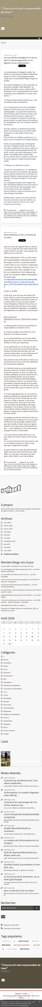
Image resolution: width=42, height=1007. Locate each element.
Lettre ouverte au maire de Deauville (14, 580)
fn (14, 941)
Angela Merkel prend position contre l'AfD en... (17, 595)
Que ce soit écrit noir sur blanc (19, 890)
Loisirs (5, 695)
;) (3, 656)
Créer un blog (18, 993)
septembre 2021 (10, 541)
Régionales (7, 711)
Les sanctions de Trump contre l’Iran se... (15, 574)
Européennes (8, 676)
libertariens (24, 949)
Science (6, 718)
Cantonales (7, 663)
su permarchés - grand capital (11, 590)
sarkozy (19, 214)
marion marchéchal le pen (16, 212)
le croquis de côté (27, 566)
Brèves (6, 660)
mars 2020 (7, 551)
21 (32, 636)
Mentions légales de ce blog (23, 999)
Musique (6, 702)
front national (12, 949)
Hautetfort (25, 993)
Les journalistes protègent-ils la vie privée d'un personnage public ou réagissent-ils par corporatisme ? (20, 60)
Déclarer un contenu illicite (9, 999)
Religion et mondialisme (11, 714)
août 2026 (7, 523)
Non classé (30, 210)
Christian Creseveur (8, 610)
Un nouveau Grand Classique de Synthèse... (16, 585)
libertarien (35, 941)
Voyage (6, 734)
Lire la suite (19, 511)
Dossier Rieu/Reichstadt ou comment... (17, 830)
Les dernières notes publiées (24, 995)
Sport (5, 727)
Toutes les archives (11, 554)
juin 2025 (7, 535)
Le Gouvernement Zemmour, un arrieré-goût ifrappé (22, 878)
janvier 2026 (8, 529)
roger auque (26, 214)
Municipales (7, 698)
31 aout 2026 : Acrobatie (9, 566)
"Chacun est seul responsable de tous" (21, 10)
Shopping (6, 724)
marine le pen (23, 941)
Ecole (5, 669)
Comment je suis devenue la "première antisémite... (21, 782)
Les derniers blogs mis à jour (9, 995)
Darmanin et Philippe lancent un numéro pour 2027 (18, 608)
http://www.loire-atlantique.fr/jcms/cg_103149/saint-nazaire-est (21, 319)
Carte (4, 741)
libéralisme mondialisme (11, 685)
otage (33, 214)
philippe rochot (12, 216)
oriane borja (6, 941)
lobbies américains (23, 216)
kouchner (13, 214)
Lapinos (22, 605)
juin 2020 (7, 544)
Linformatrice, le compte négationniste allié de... (21, 794)
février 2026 (8, 526)
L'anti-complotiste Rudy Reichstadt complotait (21, 816)
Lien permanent (11, 210)
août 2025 (7, 532)
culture (5, 666)
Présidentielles (8, 708)
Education (6, 673)
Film (4, 679)
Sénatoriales (7, 721)
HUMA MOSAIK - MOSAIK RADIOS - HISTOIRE (20, 601)
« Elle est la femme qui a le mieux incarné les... (17, 600)
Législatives (7, 682)
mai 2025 (7, 538)
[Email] (3, 28)
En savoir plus (24, 1005)
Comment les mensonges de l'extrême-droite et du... (21, 803)
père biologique (30, 212)
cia (3, 949)
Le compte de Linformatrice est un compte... (21, 842)
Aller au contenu (6, 2)
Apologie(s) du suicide (8, 605)
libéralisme (6, 945)
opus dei (36, 945)
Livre (5, 692)
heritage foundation (22, 945)
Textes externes (9, 730)
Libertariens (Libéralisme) (12, 689)
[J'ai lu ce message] (40, 1002)
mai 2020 (7, 547)
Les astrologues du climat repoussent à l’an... (17, 569)
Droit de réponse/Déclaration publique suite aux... (20, 854)
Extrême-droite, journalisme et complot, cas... (22, 866)
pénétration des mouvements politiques (21, 217)
